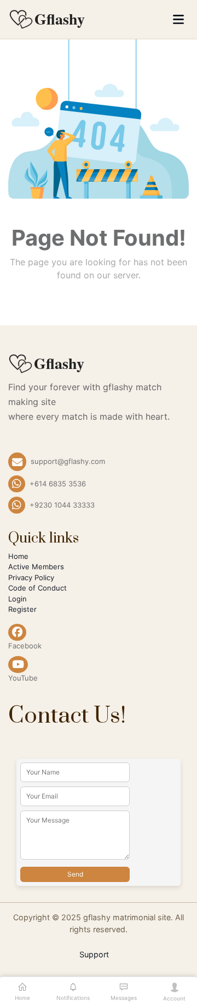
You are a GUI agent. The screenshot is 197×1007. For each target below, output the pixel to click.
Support (94, 954)
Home (18, 556)
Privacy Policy (31, 577)
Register (22, 609)
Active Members (36, 566)
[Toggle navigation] (178, 19)
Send (75, 874)
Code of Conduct (37, 587)
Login (17, 598)
